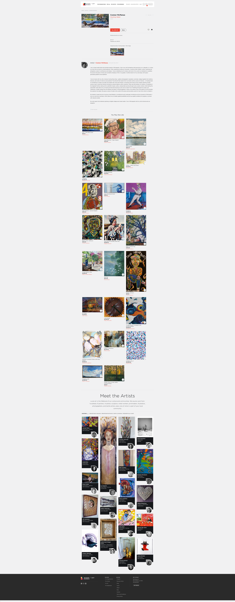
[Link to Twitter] (85, 583)
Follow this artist (114, 62)
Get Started (136, 585)
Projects (128, 4)
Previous (146, 15)
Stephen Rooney (107, 385)
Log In (151, 4)
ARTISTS (86, 10)
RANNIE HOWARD (86, 180)
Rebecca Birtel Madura (87, 274)
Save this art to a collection (152, 29)
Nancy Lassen (107, 350)
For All (108, 4)
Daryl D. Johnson (85, 381)
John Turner (84, 315)
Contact (118, 592)
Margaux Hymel (129, 213)
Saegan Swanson (107, 243)
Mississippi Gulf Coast (128, 413)
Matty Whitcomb (107, 320)
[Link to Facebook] (81, 583)
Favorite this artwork (148, 29)
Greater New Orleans (95, 413)
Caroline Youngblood (86, 362)
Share (123, 30)
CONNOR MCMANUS (93, 10)
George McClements (130, 328)
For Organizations (101, 4)
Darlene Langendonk (130, 148)
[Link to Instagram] (83, 583)
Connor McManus (117, 15)
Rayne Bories (107, 196)
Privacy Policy (120, 596)
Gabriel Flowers (107, 142)
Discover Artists (134, 4)
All (88, 413)
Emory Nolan (107, 279)
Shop (141, 4)
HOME (83, 10)
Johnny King (128, 363)
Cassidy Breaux (85, 134)
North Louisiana (118, 413)
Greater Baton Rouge (107, 413)
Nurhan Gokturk (129, 167)
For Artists (113, 4)
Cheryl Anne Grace (108, 174)
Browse (149, 15)
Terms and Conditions (121, 594)
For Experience (120, 4)
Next (152, 15)
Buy (113, 30)
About (118, 587)
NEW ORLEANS (94, 109)
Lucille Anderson (85, 243)
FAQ (118, 589)
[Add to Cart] (101, 130)
